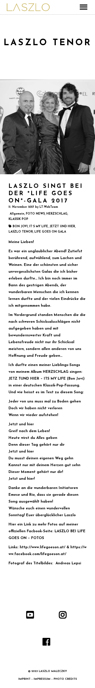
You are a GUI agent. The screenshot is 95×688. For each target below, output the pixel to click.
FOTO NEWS (35, 213)
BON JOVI (20, 226)
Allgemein (17, 213)
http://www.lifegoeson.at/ (42, 547)
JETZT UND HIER (62, 226)
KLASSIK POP (18, 219)
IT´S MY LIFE (38, 226)
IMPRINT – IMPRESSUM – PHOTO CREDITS (47, 679)
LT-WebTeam (48, 207)
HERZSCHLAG (56, 213)
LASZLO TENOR (21, 231)
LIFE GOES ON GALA (50, 231)
